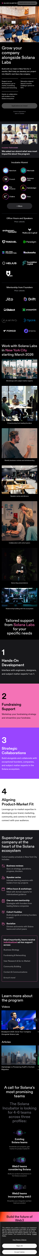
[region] (19, 1239)
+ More (19, 206)
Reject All (19, 1246)
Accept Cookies (19, 1252)
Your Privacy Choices (19, 1240)
